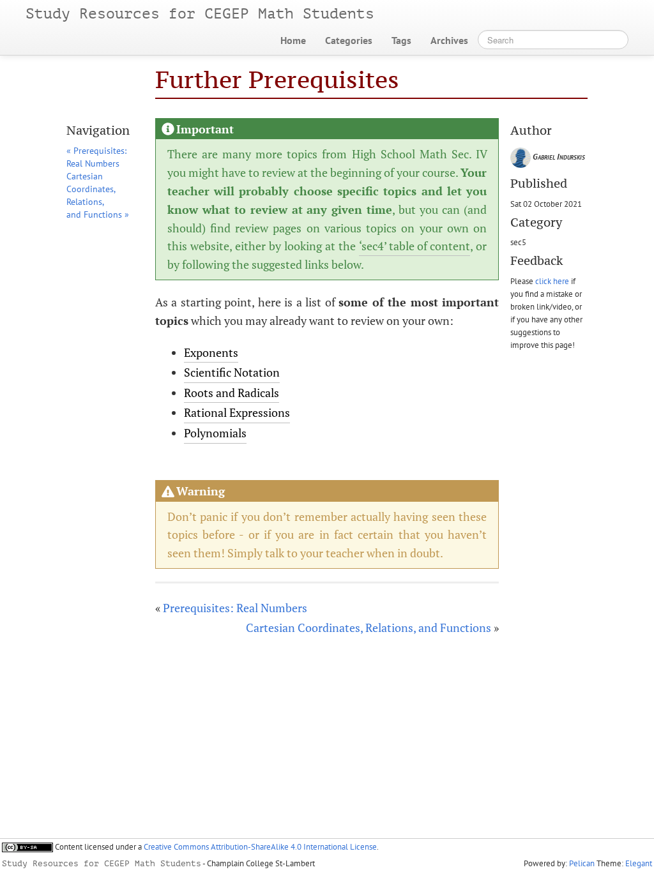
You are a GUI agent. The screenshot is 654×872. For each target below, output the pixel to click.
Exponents (211, 352)
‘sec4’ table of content (414, 245)
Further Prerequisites (277, 79)
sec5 (518, 242)
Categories (348, 40)
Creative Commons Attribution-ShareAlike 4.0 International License (260, 846)
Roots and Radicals (231, 392)
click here (552, 281)
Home (293, 40)
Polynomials (215, 432)
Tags (401, 40)
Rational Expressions (237, 412)
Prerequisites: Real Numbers (235, 607)
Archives (449, 40)
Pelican (582, 863)
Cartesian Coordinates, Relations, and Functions (368, 627)
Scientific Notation (232, 372)
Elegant (638, 863)
